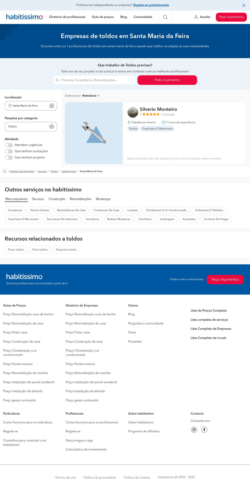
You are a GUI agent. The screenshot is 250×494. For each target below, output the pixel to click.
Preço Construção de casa (21, 341)
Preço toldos (16, 249)
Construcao (15, 210)
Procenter (135, 341)
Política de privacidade (100, 477)
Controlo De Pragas (216, 219)
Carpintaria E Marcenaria (23, 219)
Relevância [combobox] (89, 95)
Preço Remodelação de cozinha (25, 373)
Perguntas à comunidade (145, 323)
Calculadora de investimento (86, 449)
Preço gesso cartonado (19, 400)
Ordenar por (73, 95)
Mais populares (16, 199)
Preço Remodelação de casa (23, 323)
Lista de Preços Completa (209, 310)
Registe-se (10, 431)
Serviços (42, 171)
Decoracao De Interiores (62, 219)
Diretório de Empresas (22, 171)
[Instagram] (194, 430)
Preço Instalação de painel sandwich (28, 382)
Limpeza (132, 210)
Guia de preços (103, 17)
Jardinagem (167, 219)
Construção (57, 199)
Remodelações (80, 199)
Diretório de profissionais (67, 17)
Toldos (54, 171)
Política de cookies (137, 477)
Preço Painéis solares (18, 364)
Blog (123, 17)
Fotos (132, 332)
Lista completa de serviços (209, 320)
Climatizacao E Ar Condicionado (166, 210)
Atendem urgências (28, 145)
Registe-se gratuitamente (151, 5)
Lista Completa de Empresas (211, 329)
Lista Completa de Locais (208, 338)
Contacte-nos (200, 421)
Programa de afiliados (144, 431)
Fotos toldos (40, 249)
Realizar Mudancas (118, 219)
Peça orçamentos (231, 17)
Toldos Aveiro (69, 171)
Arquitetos (189, 219)
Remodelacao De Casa (71, 210)
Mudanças (103, 199)
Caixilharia (144, 219)
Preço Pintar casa (15, 332)
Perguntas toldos (66, 249)
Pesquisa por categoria (21, 118)
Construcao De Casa (106, 210)
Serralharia (92, 219)
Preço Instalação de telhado (23, 391)
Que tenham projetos (30, 157)
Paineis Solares (39, 210)
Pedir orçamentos (167, 80)
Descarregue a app (79, 440)
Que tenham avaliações (31, 151)
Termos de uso (65, 477)
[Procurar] (165, 17)
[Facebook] (204, 430)
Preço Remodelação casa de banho (28, 314)
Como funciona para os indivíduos (27, 422)
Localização (13, 97)
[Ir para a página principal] (24, 17)
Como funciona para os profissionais (92, 422)
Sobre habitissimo (141, 422)
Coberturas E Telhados (209, 210)
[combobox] (28, 106)
